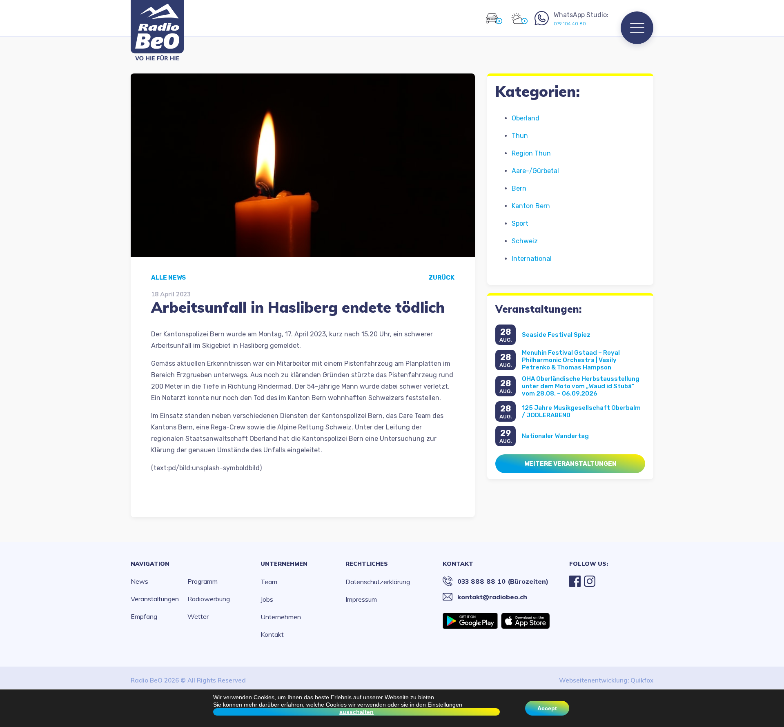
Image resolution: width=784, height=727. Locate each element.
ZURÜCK (441, 277)
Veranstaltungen (155, 599)
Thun (520, 136)
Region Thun (531, 153)
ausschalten (356, 712)
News (139, 581)
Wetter (198, 616)
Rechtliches (366, 563)
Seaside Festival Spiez (556, 334)
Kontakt (272, 634)
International (532, 258)
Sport (520, 223)
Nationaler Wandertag (555, 436)
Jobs (267, 599)
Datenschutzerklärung (377, 582)
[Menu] (637, 27)
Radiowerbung (208, 599)
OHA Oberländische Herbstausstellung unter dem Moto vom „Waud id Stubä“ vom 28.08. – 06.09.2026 (580, 386)
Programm (202, 581)
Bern (519, 188)
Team (269, 582)
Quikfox (641, 680)
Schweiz (525, 241)
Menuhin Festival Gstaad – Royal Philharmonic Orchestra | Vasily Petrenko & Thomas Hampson (571, 360)
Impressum (361, 599)
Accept (547, 708)
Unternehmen (284, 563)
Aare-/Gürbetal (535, 171)
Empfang (144, 616)
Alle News (168, 277)
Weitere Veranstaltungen (570, 463)
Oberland (525, 118)
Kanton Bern (531, 206)
